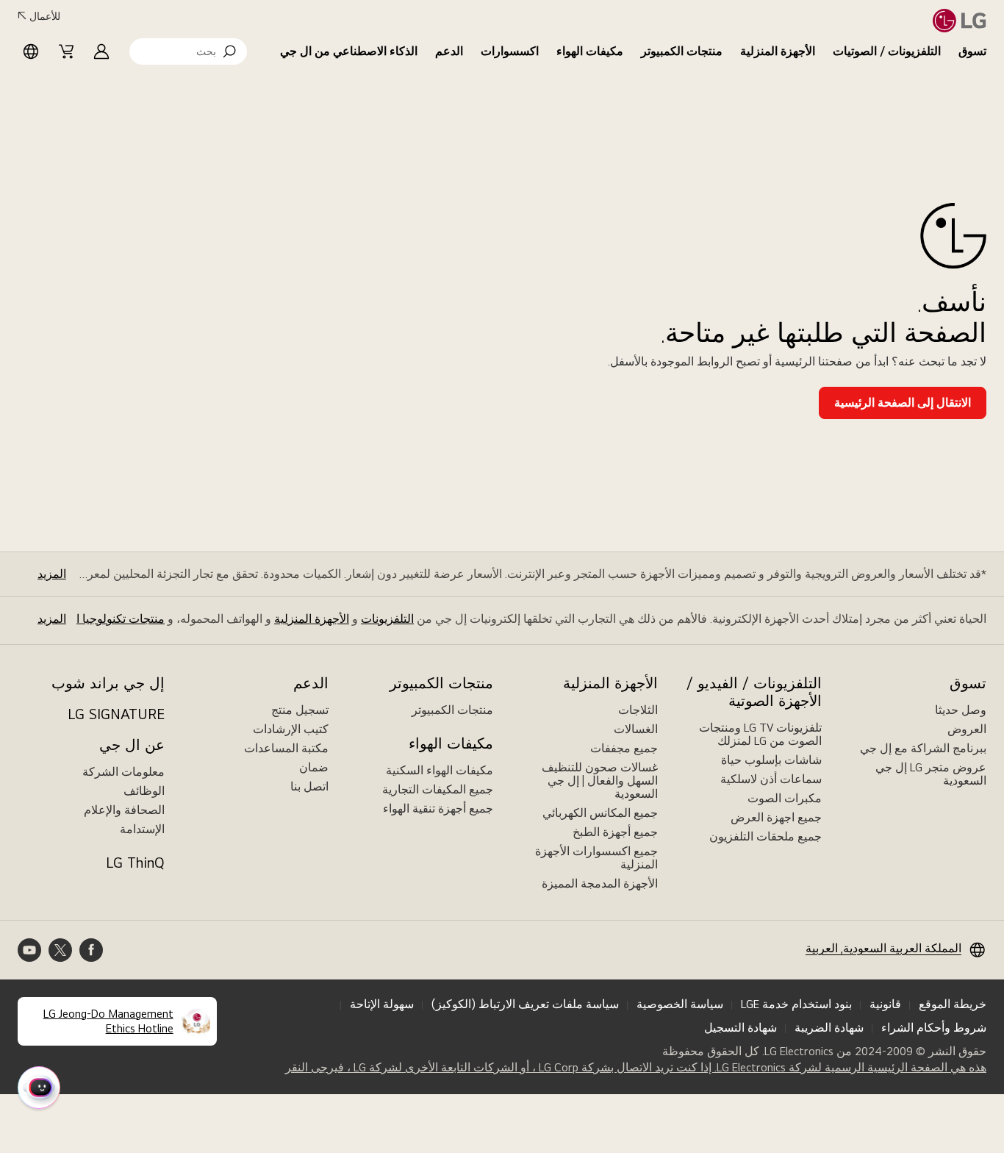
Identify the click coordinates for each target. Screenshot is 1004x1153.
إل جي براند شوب (108, 683)
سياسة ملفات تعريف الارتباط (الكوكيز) (525, 1004)
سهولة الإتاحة (382, 1004)
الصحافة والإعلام (124, 810)
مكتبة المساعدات (286, 748)
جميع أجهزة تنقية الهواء (438, 808)
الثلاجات (638, 710)
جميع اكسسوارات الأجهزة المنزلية (596, 857)
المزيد (51, 574)
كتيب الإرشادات (291, 729)
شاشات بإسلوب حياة (771, 760)
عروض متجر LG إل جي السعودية (930, 774)
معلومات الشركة (123, 772)
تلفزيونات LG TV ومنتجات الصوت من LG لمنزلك (760, 734)
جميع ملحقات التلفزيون (765, 836)
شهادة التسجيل (740, 1028)
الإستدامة (142, 829)
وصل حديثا (960, 710)
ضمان (314, 767)
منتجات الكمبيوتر (681, 51)
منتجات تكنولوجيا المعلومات (97, 619)
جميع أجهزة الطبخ (615, 832)
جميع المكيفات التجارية (437, 789)
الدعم (449, 51)
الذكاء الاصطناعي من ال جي (348, 51)
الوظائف (144, 791)
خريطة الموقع (952, 1004)
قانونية (885, 1004)
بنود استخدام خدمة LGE (796, 1004)
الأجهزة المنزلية (777, 51)
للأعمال (44, 16)
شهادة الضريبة (829, 1028)
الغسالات (636, 729)
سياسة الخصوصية (680, 1004)
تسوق (972, 51)
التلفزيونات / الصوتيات (887, 51)
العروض (966, 729)
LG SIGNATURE (116, 714)
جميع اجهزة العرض (776, 817)
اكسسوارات (510, 51)
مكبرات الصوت (784, 798)
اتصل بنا (309, 786)
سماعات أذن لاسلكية (771, 779)
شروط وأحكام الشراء (933, 1028)
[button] (188, 51)
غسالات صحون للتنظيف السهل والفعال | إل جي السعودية (600, 780)
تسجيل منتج (300, 710)
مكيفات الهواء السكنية (439, 770)
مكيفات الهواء (589, 51)
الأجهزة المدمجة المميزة (600, 883)
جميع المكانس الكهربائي (600, 813)
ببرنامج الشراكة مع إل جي (923, 748)
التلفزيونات (387, 619)
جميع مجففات (624, 748)
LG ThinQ (135, 862)
